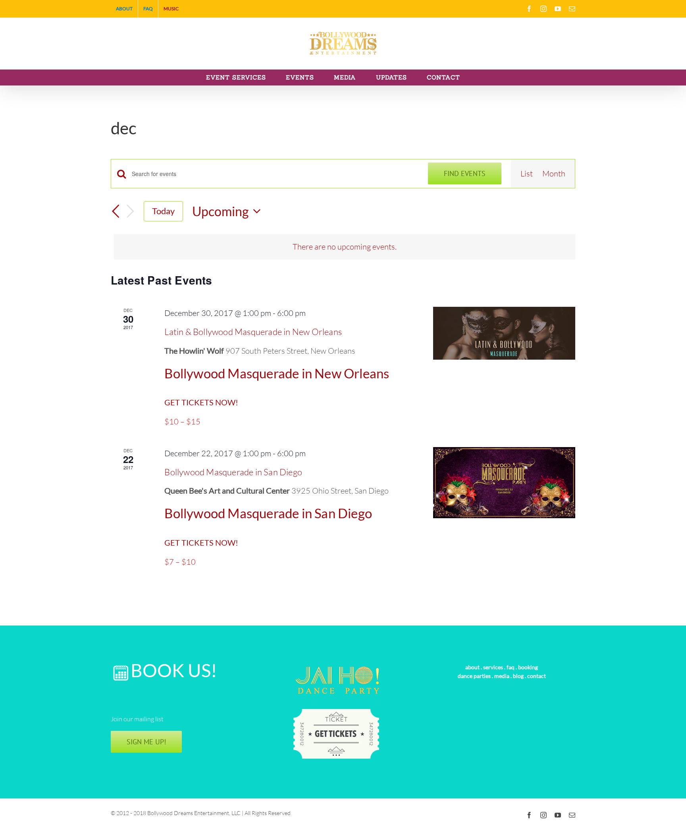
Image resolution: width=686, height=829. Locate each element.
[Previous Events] (115, 211)
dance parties (474, 675)
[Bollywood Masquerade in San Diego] (504, 482)
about (472, 667)
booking (528, 667)
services (493, 667)
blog (518, 675)
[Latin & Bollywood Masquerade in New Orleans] (504, 333)
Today (163, 210)
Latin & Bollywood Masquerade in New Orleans (253, 331)
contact (536, 675)
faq (510, 667)
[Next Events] (130, 211)
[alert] (344, 247)
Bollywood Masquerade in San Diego (233, 472)
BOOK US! (174, 670)
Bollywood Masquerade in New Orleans (276, 373)
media (501, 675)
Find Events (465, 173)
